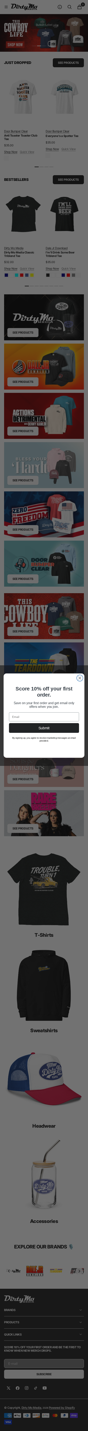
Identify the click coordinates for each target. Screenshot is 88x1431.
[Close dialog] (80, 678)
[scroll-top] (81, 1424)
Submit (44, 728)
